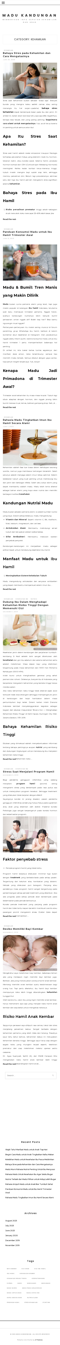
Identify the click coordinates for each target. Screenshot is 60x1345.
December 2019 (12, 1240)
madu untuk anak (14, 1293)
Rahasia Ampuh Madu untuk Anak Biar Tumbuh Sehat (29, 1184)
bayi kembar (11, 1269)
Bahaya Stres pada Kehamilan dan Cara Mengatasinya (29, 1164)
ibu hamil (33, 308)
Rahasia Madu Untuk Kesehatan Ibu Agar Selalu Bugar (29, 1174)
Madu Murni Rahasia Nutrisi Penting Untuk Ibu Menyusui (30, 1169)
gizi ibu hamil (40, 1269)
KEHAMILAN (8, 50)
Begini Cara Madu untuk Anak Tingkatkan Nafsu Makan (29, 1154)
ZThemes (39, 1340)
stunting (46, 1302)
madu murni (12, 1288)
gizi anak (25, 1269)
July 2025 (9, 1226)
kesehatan (24, 494)
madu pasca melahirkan (32, 1288)
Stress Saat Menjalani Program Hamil (28, 771)
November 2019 (12, 1245)
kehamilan (15, 184)
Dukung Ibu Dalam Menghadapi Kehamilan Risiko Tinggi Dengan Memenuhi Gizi (25, 605)
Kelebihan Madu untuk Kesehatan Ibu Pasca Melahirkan (29, 1159)
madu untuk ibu (33, 1293)
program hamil (25, 784)
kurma (9, 1283)
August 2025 (11, 1221)
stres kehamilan (31, 1302)
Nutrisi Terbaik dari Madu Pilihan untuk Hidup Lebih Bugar (30, 1179)
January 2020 (11, 1235)
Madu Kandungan (30, 15)
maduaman (45, 1283)
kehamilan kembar (27, 1273)
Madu (5, 304)
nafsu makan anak (14, 1297)
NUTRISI (34, 599)
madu (19, 1283)
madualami (31, 1283)
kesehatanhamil (38, 1278)
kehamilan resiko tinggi (17, 1278)
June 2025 (10, 1230)
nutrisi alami (32, 1297)
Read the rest (9, 219)
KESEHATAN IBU (22, 599)
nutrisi (39, 747)
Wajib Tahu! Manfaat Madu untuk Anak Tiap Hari (26, 1149)
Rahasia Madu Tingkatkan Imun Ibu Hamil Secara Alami (29, 1197)
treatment (15, 877)
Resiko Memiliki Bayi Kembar (23, 929)
